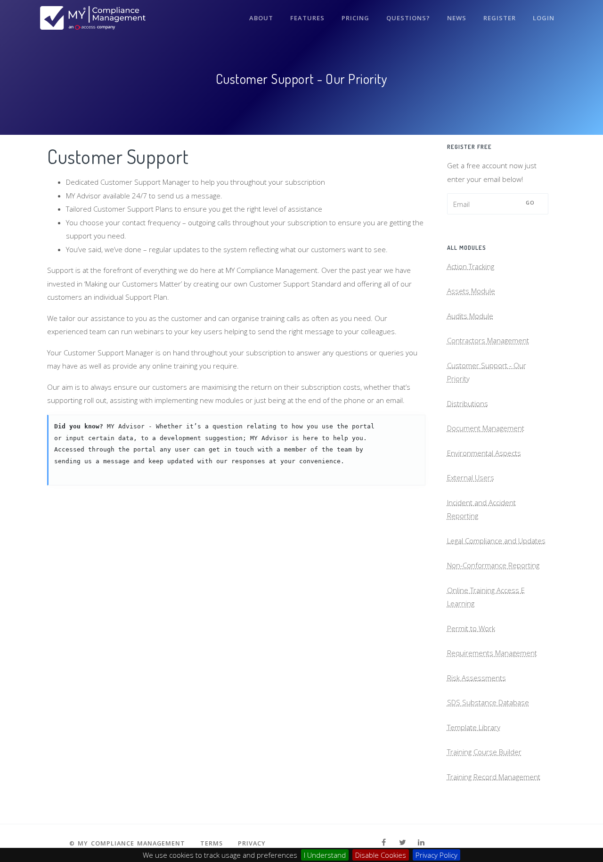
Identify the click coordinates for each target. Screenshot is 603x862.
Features (307, 18)
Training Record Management (493, 776)
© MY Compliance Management (127, 843)
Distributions (467, 403)
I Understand (325, 855)
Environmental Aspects (484, 453)
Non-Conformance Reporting (493, 565)
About (261, 18)
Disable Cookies (380, 855)
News (456, 18)
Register (499, 18)
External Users (470, 477)
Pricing (355, 18)
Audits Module (470, 315)
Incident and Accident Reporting (481, 509)
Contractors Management (488, 340)
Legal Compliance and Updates (496, 540)
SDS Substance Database (488, 702)
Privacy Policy (436, 855)
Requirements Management (492, 652)
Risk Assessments (476, 677)
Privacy (252, 843)
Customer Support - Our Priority (486, 372)
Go (530, 202)
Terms (211, 843)
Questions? (408, 18)
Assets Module (471, 291)
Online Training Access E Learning (486, 596)
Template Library (473, 727)
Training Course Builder (484, 751)
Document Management (485, 428)
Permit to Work (471, 628)
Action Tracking (470, 266)
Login (543, 18)
